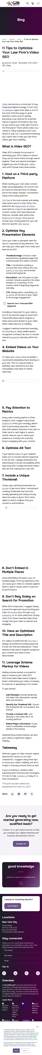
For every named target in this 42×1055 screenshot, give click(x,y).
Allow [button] (16, 1051)
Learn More (7, 1000)
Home (4, 39)
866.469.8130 (19, 932)
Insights (12, 39)
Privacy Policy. (33, 1039)
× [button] (37, 1026)
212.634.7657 (8, 932)
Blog (19, 39)
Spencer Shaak (11, 63)
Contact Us (21, 844)
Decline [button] (25, 1051)
